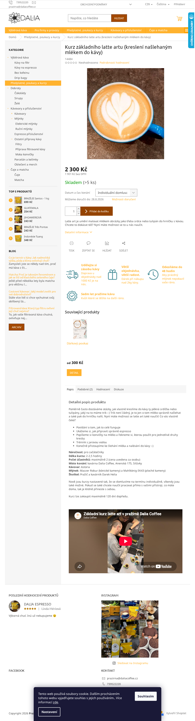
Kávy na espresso (25, 67)
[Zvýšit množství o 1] (78, 209)
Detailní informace (77, 232)
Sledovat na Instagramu (132, 663)
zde (55, 702)
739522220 (114, 684)
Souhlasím (146, 696)
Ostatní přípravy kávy (28, 139)
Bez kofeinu (21, 72)
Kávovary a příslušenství (26, 108)
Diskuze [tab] (119, 389)
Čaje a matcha (20, 169)
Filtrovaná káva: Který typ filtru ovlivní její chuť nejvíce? (31, 310)
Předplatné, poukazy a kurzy (29, 83)
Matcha (19, 180)
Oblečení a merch (25, 164)
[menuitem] (18, 30)
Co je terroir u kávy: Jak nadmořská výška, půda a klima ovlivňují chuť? (29, 259)
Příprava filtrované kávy (30, 149)
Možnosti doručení (124, 199)
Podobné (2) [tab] (85, 389)
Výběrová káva (20, 57)
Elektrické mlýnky (26, 123)
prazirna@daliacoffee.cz (122, 678)
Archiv (16, 327)
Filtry (18, 144)
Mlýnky (18, 118)
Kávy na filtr (22, 62)
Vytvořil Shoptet (176, 713)
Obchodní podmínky (93, 4)
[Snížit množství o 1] (78, 213)
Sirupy (18, 98)
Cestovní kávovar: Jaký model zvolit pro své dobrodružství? (32, 293)
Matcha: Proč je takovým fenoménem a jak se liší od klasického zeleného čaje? (32, 276)
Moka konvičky (24, 154)
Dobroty (16, 88)
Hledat (119, 18)
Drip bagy (20, 78)
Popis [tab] (70, 389)
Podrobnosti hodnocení (114, 62)
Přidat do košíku (99, 211)
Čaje (17, 174)
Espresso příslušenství (28, 134)
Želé (17, 103)
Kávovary (20, 113)
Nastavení (49, 712)
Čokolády (20, 93)
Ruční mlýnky (23, 129)
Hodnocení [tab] (103, 389)
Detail (74, 372)
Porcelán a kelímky (26, 159)
